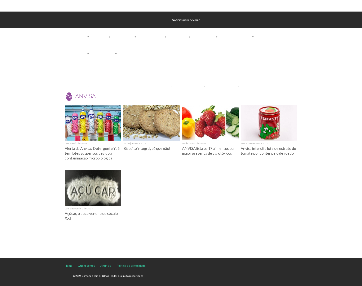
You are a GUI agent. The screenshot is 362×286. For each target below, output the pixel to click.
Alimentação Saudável (120, 70)
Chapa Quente (105, 53)
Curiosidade (180, 36)
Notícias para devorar (186, 20)
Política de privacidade (131, 265)
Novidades (130, 53)
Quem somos (86, 265)
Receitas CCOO (223, 70)
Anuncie (105, 265)
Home (68, 265)
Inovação (147, 53)
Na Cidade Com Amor (238, 36)
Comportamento (153, 36)
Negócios (266, 36)
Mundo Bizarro (206, 36)
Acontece (101, 36)
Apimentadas (125, 36)
